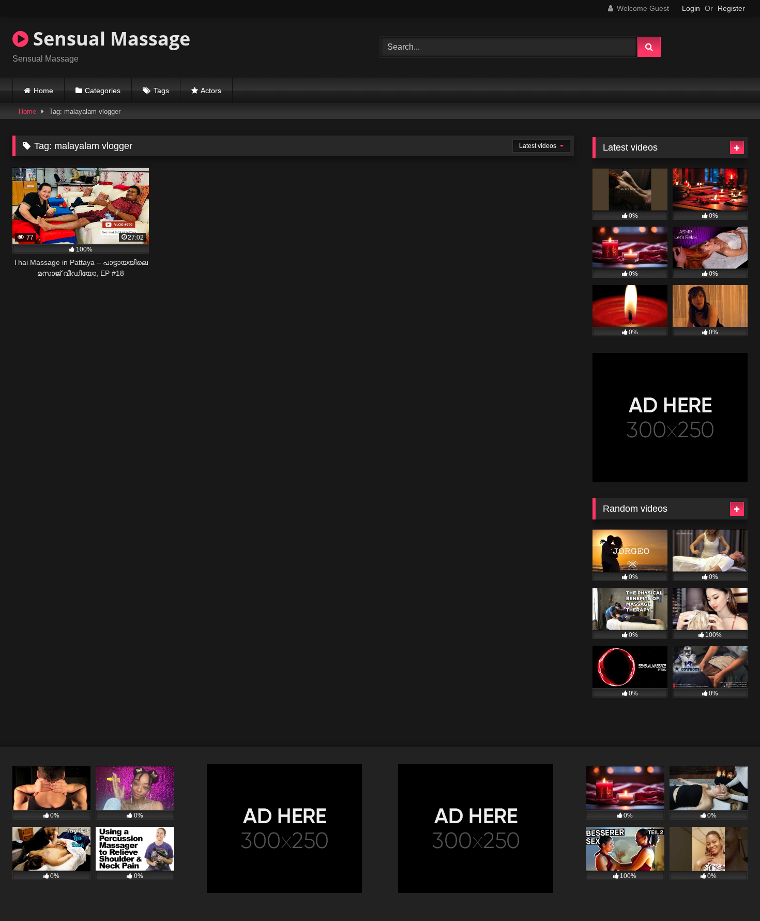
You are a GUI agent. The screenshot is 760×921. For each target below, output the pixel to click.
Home (43, 90)
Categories (102, 90)
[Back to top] (728, 890)
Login (691, 8)
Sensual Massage (109, 38)
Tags (161, 90)
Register (731, 8)
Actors (211, 90)
